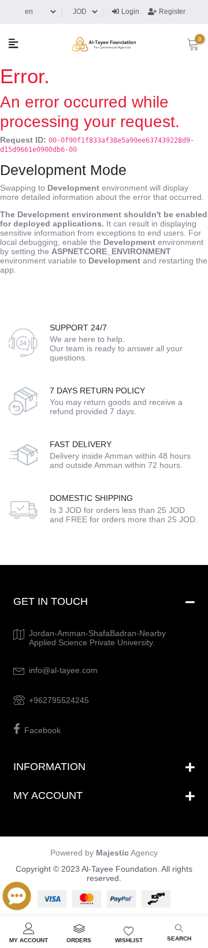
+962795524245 (59, 700)
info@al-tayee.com (63, 670)
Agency (127, 852)
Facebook (42, 730)
